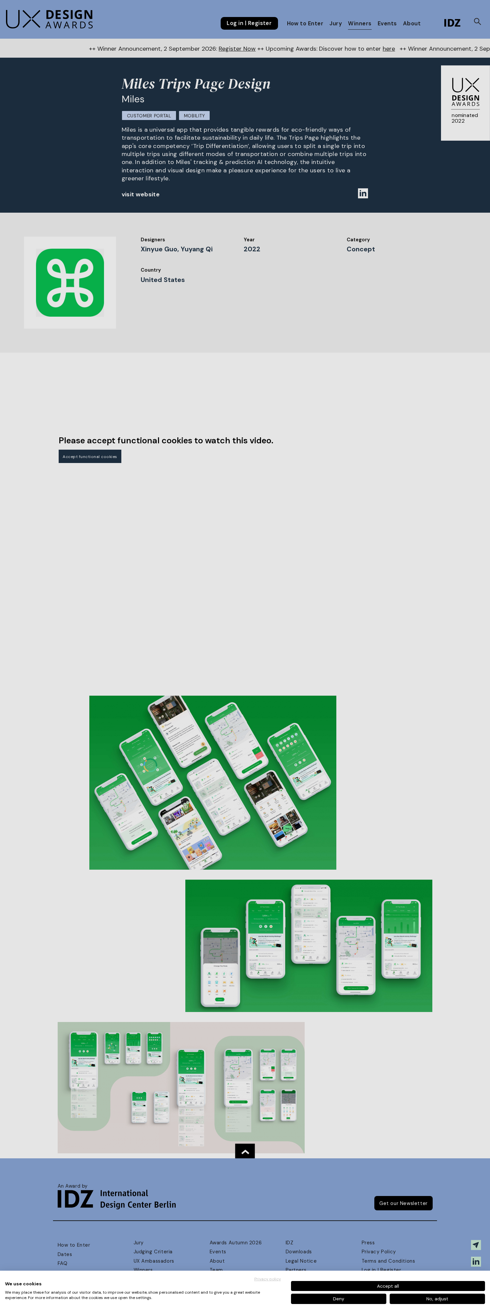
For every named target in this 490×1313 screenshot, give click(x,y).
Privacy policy (267, 1279)
